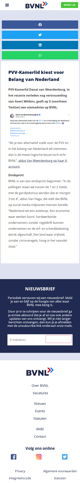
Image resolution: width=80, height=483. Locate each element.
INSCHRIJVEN (58, 339)
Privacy (20, 471)
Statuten (60, 478)
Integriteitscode (20, 478)
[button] (40, 24)
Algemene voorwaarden (60, 471)
